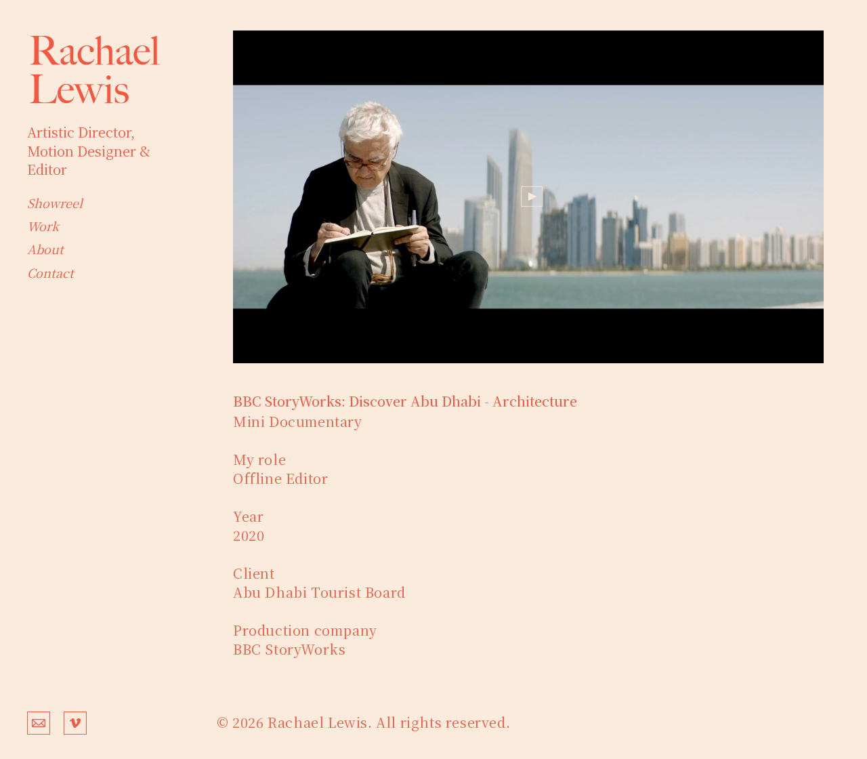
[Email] (38, 722)
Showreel (55, 202)
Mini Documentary (297, 421)
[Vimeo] (75, 722)
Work (43, 225)
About (45, 249)
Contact (50, 272)
